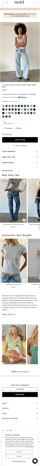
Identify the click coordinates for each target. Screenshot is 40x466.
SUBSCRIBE (20, 394)
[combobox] (7, 2)
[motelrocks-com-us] (19, 2)
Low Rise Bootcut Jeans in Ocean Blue (13, 224)
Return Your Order (10, 418)
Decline (19, 456)
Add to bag (20, 140)
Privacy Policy (29, 446)
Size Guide (9, 128)
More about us (8, 315)
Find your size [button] (7, 134)
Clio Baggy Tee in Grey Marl (13, 284)
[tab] (15, 79)
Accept (19, 451)
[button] (20, 146)
